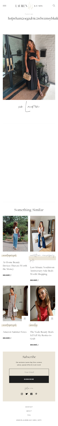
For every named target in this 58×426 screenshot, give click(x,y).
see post (6, 275)
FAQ (29, 415)
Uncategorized (9, 255)
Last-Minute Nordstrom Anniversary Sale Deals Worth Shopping (42, 271)
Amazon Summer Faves (15, 332)
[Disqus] (29, 162)
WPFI (40, 420)
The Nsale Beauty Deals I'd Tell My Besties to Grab (42, 335)
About (29, 411)
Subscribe (29, 379)
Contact (29, 407)
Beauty (33, 325)
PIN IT (30, 67)
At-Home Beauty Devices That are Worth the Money (15, 266)
